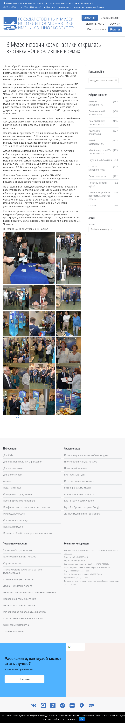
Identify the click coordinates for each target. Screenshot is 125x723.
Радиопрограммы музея (77, 487)
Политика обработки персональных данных (27, 533)
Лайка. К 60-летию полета (17, 585)
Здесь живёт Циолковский (18, 550)
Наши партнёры (12, 487)
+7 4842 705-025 (105, 550)
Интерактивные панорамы (79, 481)
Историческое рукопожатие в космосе (25, 611)
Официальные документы (17, 494)
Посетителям (95, 29)
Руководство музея (14, 513)
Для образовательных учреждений (22, 461)
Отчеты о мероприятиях (96, 168)
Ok (81, 719)
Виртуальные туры (74, 474)
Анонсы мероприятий (96, 103)
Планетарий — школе (76, 468)
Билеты (115, 29)
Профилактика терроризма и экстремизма (26, 507)
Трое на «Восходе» (13, 631)
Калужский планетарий (95, 132)
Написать (24, 679)
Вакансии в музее (13, 526)
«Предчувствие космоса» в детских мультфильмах (22, 571)
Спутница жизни (12, 563)
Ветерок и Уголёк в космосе (19, 605)
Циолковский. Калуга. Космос (80, 461)
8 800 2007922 (91, 550)
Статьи (93, 205)
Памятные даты (97, 176)
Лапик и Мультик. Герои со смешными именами (29, 592)
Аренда (7, 481)
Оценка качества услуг (15, 520)
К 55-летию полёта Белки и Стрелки (23, 618)
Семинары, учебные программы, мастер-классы (100, 196)
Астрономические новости (79, 494)
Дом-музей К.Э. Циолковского (97, 122)
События (89, 18)
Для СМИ (8, 455)
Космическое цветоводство (19, 579)
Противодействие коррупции (19, 500)
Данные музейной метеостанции (82, 513)
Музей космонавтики (96, 142)
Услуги (114, 23)
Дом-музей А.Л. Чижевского (97, 113)
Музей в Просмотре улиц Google (82, 507)
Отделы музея (109, 18)
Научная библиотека (100, 159)
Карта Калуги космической (79, 500)
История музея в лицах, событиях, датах (87, 455)
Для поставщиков (13, 468)
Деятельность (95, 23)
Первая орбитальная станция (19, 598)
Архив (92, 224)
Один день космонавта (16, 624)
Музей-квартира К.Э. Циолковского (100, 152)
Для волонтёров (12, 474)
